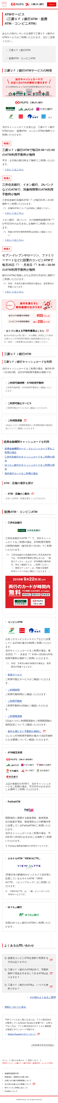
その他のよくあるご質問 (43, 997)
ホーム (5, 1060)
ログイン (52, 4)
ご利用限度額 (15, 716)
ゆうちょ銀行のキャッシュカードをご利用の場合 (30, 467)
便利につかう (33, 1060)
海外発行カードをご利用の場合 (21, 473)
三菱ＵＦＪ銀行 (37, 4)
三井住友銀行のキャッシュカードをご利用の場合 (30, 459)
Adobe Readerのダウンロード (22, 1034)
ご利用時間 (14, 690)
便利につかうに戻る (15, 1007)
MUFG (17, 4)
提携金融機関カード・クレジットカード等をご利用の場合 (30, 450)
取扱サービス (15, 674)
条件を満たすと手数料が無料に (25, 731)
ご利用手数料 (15, 701)
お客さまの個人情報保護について (18, 1080)
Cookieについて (11, 1091)
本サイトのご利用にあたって (16, 1088)
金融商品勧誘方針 (12, 1073)
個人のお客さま (17, 1060)
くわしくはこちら (14, 169)
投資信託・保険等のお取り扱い (17, 1077)
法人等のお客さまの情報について (18, 1084)
